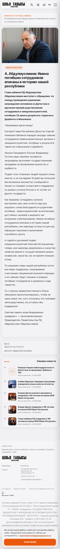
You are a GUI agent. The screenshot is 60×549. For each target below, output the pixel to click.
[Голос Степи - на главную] (13, 5)
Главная (5, 470)
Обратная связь (20, 489)
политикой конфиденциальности (35, 535)
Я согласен (30, 542)
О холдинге (6, 489)
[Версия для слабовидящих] (44, 5)
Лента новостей (14, 68)
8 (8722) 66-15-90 (28, 476)
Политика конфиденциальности (41, 489)
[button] (55, 5)
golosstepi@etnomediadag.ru (31, 479)
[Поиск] (31, 5)
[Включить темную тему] (38, 5)
